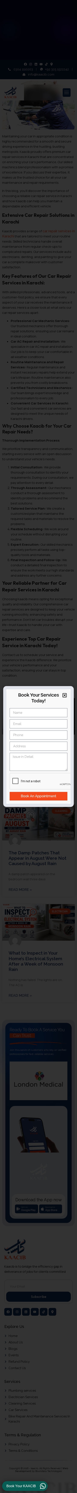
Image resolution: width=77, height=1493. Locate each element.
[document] (38, 746)
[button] (64, 695)
